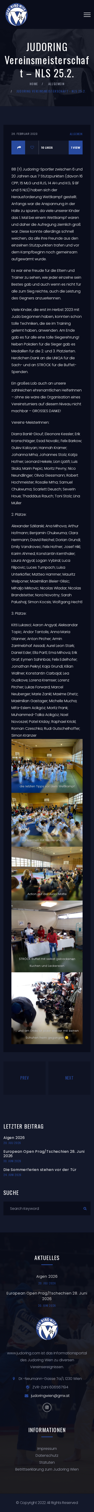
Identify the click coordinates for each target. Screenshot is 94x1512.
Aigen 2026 (14, 1137)
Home (34, 83)
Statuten (47, 1462)
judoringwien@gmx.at (50, 1395)
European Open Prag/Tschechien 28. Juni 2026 (43, 1154)
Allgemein (56, 83)
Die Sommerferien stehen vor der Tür (40, 1169)
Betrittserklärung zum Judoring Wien (47, 1469)
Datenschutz (47, 1455)
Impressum (47, 1448)
